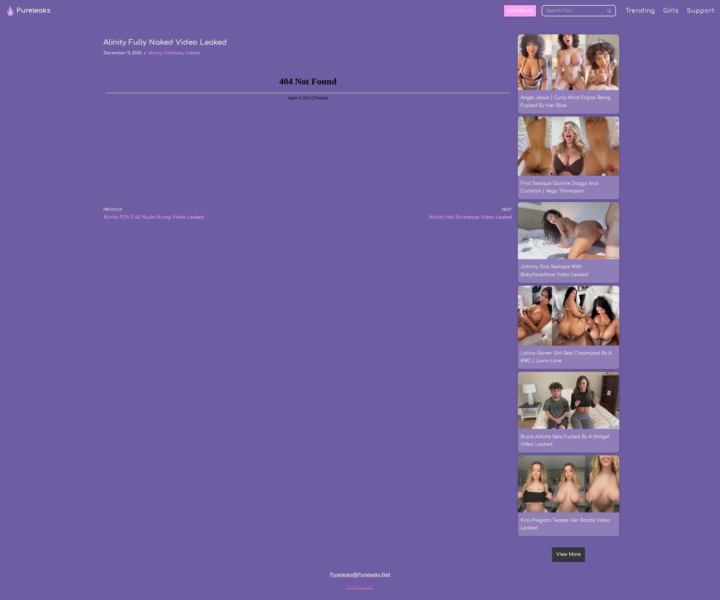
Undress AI (520, 10)
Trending (640, 11)
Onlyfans (173, 53)
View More (568, 554)
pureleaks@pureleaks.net (360, 574)
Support (701, 11)
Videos (192, 53)
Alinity (155, 53)
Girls (671, 11)
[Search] (609, 10)
